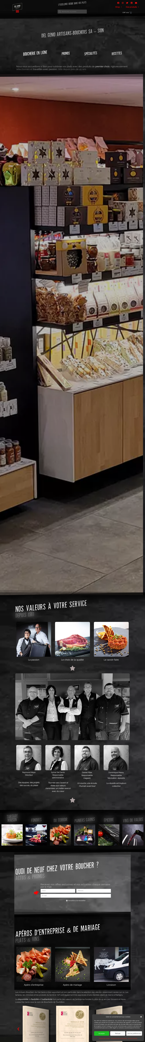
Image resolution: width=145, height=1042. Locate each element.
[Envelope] (136, 3)
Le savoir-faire (111, 659)
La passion (33, 659)
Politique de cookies (104, 1038)
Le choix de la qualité (72, 659)
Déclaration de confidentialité (119, 1038)
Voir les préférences (134, 1033)
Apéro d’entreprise (33, 984)
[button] (141, 1017)
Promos (66, 53)
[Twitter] (127, 3)
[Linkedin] (132, 3)
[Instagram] (123, 3)
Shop (117, 7)
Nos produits (131, 7)
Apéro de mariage (72, 984)
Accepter (102, 1033)
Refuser (117, 1033)
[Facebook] (118, 3)
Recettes (117, 53)
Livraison (111, 984)
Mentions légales (132, 1038)
